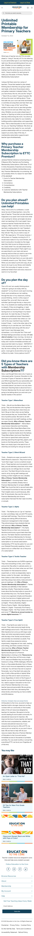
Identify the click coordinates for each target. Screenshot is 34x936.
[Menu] (2, 8)
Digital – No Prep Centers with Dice (20, 610)
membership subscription (10, 135)
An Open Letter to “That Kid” (14, 776)
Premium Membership (8, 390)
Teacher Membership (19, 478)
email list (15, 728)
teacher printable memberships (16, 169)
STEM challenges (20, 662)
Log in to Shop (25, 2)
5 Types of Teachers (14, 378)
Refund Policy (23, 932)
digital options (22, 598)
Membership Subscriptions (13, 369)
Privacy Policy (14, 925)
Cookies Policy (26, 925)
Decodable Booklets (15, 664)
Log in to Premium (10, 2)
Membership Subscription (10, 249)
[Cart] (32, 8)
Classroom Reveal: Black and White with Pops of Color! (16, 837)
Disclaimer (5, 925)
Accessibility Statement (9, 932)
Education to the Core (10, 703)
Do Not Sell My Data (8, 929)
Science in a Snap (7, 662)
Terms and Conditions (23, 929)
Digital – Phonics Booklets (12, 603)
